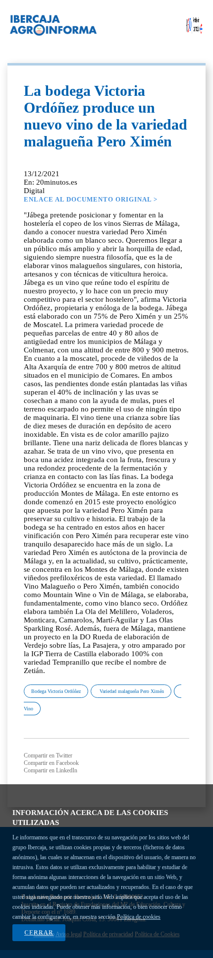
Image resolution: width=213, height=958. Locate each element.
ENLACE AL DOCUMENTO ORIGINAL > (91, 199)
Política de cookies (138, 916)
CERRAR (38, 932)
